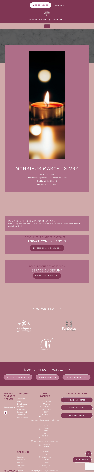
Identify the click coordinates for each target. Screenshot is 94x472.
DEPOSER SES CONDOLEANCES (47, 248)
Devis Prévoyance (77, 415)
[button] (47, 377)
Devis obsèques (77, 408)
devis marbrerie (77, 400)
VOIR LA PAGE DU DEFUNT (47, 276)
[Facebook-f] (5, 413)
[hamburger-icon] (47, 26)
